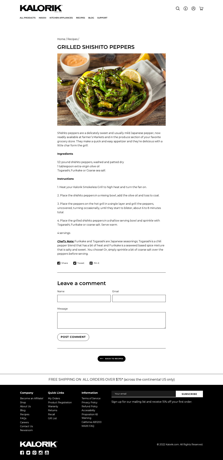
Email (115, 291)
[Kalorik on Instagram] (41, 453)
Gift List (52, 418)
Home (61, 39)
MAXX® (42, 17)
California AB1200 (92, 422)
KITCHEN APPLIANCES (61, 17)
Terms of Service (91, 398)
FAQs (23, 418)
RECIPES (80, 17)
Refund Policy (90, 406)
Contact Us (26, 426)
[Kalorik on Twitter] (28, 453)
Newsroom (26, 430)
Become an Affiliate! (31, 398)
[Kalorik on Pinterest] (34, 453)
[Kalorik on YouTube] (47, 453)
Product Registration (60, 402)
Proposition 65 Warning (90, 416)
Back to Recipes (114, 358)
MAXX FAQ (88, 426)
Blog (22, 410)
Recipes (72, 39)
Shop (23, 402)
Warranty (53, 406)
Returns (52, 410)
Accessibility (88, 410)
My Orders (54, 398)
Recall (51, 414)
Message (62, 308)
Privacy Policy (89, 402)
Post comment (73, 336)
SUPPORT (102, 17)
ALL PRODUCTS (28, 17)
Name (60, 291)
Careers (24, 422)
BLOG (91, 17)
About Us (25, 406)
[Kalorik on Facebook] (22, 453)
